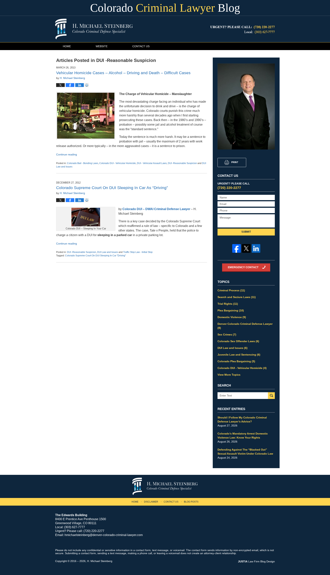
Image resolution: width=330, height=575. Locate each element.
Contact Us (141, 46)
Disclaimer (151, 501)
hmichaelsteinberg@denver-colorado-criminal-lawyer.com (104, 535)
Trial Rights (228, 303)
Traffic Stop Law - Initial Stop (138, 252)
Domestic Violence (232, 317)
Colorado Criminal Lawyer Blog (94, 29)
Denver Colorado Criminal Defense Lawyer (245, 325)
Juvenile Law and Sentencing (239, 354)
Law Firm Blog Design (256, 561)
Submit (246, 231)
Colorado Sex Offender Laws (238, 341)
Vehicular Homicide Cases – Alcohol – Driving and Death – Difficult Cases (123, 73)
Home (67, 46)
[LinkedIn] (256, 248)
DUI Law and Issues (107, 252)
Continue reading (66, 154)
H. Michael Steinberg (99, 561)
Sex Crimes (227, 334)
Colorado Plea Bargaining (236, 361)
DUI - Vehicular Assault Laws (152, 163)
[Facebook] (236, 248)
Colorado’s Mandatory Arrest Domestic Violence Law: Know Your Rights (243, 435)
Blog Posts (191, 501)
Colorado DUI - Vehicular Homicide (117, 163)
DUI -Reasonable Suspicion (182, 163)
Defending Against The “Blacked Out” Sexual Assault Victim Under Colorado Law (245, 451)
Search (271, 395)
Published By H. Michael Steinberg (242, 30)
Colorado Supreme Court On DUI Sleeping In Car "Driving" (95, 255)
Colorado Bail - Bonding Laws (82, 163)
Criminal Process (231, 290)
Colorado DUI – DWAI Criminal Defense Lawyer (156, 209)
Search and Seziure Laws (237, 297)
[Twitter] (246, 248)
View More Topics (229, 374)
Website (102, 46)
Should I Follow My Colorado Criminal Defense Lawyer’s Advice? (242, 419)
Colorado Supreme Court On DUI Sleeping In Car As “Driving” (112, 187)
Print (234, 162)
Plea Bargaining (231, 310)
